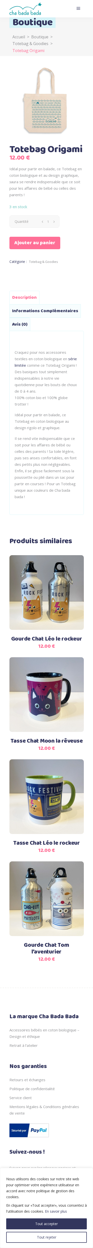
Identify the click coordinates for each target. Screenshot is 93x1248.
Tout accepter (46, 1223)
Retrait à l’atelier (23, 1045)
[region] (46, 1208)
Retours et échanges (27, 1079)
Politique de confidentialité (32, 1088)
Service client (20, 1097)
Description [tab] (24, 297)
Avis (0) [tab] (20, 324)
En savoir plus (56, 1211)
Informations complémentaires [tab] (45, 310)
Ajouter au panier (34, 243)
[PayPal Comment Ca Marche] (29, 1138)
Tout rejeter (46, 1237)
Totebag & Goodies (30, 43)
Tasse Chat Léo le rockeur (46, 843)
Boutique (39, 37)
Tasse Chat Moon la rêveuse (46, 741)
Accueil (18, 37)
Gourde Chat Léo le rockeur (46, 639)
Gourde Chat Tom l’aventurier (46, 949)
